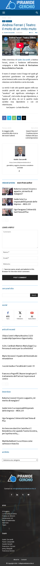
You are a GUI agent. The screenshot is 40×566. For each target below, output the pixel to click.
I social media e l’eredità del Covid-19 (18, 366)
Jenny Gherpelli (7, 548)
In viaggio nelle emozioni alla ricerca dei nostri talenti (10, 133)
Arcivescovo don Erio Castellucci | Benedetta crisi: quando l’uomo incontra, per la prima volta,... (19, 431)
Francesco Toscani (8, 546)
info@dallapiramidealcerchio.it (24, 489)
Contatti (24, 559)
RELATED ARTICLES (8, 183)
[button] (3, 13)
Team (4, 525)
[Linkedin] (19, 118)
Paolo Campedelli (8, 542)
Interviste (9, 21)
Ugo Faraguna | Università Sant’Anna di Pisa (25, 210)
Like (8, 312)
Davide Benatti (7, 544)
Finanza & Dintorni (8, 516)
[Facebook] (4, 118)
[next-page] (7, 220)
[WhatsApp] (14, 118)
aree (9, 18)
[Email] (24, 118)
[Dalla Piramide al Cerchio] (20, 5)
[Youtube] (28, 495)
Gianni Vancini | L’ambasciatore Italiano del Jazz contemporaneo (31, 134)
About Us (16, 559)
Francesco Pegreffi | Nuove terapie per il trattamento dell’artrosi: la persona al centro (19, 376)
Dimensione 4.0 (7, 518)
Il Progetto (5, 511)
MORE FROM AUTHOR (24, 183)
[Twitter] (9, 118)
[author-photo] (20, 156)
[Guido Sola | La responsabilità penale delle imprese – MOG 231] (7, 201)
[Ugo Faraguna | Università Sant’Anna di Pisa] (7, 212)
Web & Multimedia (8, 520)
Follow (20, 312)
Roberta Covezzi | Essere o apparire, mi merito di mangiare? (25, 191)
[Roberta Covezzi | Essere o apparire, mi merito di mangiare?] (7, 191)
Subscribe (32, 312)
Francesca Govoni (8, 551)
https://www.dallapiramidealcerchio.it (20, 162)
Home (4, 18)
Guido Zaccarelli (9, 32)
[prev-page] (3, 220)
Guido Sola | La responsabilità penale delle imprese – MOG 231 (25, 201)
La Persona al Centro (9, 514)
